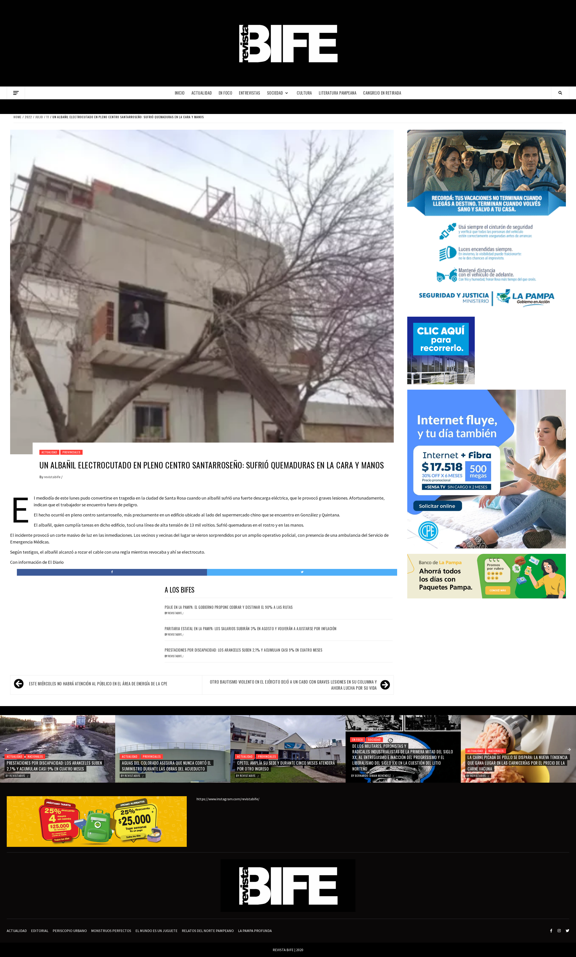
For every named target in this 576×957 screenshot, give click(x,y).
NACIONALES (381, 751)
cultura (304, 93)
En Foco (225, 93)
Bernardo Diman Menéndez (258, 775)
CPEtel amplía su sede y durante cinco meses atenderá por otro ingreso (171, 765)
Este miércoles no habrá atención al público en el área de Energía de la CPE (98, 683)
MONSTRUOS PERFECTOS (111, 930)
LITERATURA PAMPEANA (338, 93)
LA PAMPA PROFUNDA (255, 930)
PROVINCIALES (72, 452)
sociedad (275, 93)
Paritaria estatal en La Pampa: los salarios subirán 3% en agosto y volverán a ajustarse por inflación (251, 628)
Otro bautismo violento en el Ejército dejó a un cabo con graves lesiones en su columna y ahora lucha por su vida (293, 685)
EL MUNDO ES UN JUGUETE (156, 930)
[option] (57, 749)
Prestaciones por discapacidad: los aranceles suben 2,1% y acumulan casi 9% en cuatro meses (243, 650)
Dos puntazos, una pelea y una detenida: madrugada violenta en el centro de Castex (514, 765)
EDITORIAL (39, 930)
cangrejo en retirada (382, 93)
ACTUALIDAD (201, 93)
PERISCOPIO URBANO (70, 930)
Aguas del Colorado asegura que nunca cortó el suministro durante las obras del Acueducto (51, 765)
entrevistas (249, 93)
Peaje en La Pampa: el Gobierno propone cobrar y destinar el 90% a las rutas (229, 607)
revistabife (52, 477)
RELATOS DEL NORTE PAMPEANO (208, 930)
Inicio (180, 93)
